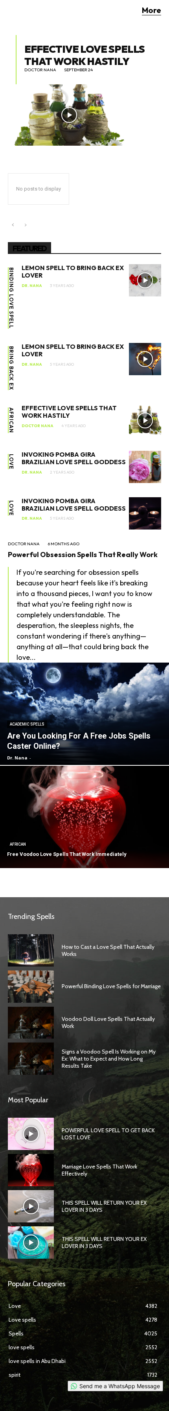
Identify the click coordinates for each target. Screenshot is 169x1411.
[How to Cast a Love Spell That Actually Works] (31, 950)
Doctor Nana (40, 69)
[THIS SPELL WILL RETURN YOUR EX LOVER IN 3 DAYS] (31, 1206)
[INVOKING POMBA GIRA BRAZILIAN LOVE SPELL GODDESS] (145, 467)
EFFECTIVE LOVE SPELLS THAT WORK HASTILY (84, 55)
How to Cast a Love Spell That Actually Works (108, 950)
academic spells (27, 724)
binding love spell (11, 298)
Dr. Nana (32, 285)
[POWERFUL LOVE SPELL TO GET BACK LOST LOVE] (31, 1134)
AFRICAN (11, 420)
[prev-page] (13, 225)
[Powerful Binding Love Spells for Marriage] (31, 986)
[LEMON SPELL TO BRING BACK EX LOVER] (145, 280)
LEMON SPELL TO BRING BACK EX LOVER (73, 271)
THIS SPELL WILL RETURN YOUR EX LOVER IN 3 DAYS (104, 1206)
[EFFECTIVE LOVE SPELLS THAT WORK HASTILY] (69, 115)
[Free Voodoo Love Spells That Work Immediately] (84, 817)
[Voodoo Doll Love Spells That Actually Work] (31, 1023)
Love (11, 461)
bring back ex (11, 368)
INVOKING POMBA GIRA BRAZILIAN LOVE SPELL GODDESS (74, 458)
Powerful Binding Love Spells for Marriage (111, 986)
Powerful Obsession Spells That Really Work (83, 554)
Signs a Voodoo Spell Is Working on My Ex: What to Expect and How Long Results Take (109, 1058)
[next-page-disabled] (25, 225)
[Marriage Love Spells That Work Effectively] (31, 1170)
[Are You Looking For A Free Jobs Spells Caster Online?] (84, 714)
